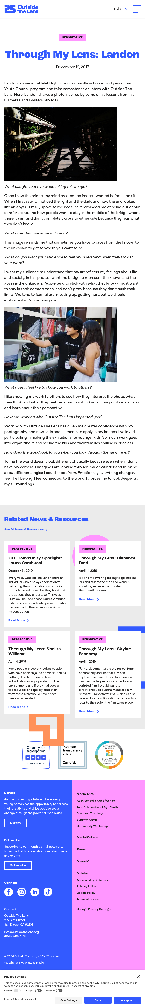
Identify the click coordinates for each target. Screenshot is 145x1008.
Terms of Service (88, 899)
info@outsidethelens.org (21, 932)
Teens (81, 849)
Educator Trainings (90, 813)
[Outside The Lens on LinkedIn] (34, 892)
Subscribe (18, 865)
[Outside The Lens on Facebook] (8, 892)
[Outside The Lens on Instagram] (21, 892)
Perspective (72, 37)
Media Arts (85, 794)
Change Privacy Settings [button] (94, 909)
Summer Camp (87, 820)
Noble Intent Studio (31, 963)
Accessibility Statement (93, 880)
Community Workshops (93, 826)
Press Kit (84, 861)
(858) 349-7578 (15, 936)
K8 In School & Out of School (96, 800)
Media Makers (87, 837)
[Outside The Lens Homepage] (23, 9)
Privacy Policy (86, 886)
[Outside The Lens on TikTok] (48, 892)
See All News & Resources (24, 529)
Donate (15, 823)
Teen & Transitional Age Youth (97, 807)
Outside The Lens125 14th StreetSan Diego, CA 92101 (18, 920)
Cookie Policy (86, 893)
